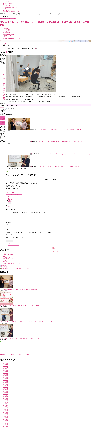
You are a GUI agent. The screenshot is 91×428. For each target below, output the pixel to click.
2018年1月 (5, 417)
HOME (53, 248)
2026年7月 (5, 364)
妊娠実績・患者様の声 (8, 3)
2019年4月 (5, 401)
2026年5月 (5, 367)
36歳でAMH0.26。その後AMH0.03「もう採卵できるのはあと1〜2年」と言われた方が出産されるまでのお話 (65, 154)
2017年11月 (5, 420)
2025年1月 (5, 373)
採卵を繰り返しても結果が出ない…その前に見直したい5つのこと (16, 354)
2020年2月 (5, 394)
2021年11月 (5, 384)
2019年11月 (5, 396)
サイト (7, 229)
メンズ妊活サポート (7, 8)
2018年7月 (5, 410)
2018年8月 (5, 409)
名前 (7, 224)
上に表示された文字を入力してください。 (16, 237)
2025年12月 (5, 368)
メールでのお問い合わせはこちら (14, 194)
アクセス (54, 249)
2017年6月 (5, 426)
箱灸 (9, 243)
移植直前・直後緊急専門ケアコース (11, 11)
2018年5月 (5, 412)
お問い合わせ (6, 10)
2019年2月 (5, 402)
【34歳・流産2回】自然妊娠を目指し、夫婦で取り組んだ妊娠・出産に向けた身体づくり (60, 129)
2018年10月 (5, 406)
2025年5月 (5, 371)
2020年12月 (5, 387)
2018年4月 (5, 413)
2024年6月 (5, 375)
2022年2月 (5, 382)
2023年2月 (5, 380)
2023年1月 (5, 381)
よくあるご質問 (6, 5)
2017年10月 (5, 422)
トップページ (6, 1)
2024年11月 (5, 374)
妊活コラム (5, 4)
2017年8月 (5, 424)
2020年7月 (5, 388)
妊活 (36, 48)
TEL (53, 252)
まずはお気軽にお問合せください (8, 18)
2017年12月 (5, 419)
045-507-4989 (10, 193)
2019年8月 (5, 398)
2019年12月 (5, 395)
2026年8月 (5, 363)
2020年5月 (5, 389)
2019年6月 (5, 399)
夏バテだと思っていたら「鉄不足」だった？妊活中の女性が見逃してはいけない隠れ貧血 (60, 141)
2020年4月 (5, 391)
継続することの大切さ (13, 245)
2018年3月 (5, 415)
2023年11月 (5, 378)
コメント (8, 222)
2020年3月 (5, 392)
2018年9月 (5, 408)
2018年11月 (5, 405)
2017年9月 (5, 423)
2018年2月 (5, 416)
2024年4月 (5, 377)
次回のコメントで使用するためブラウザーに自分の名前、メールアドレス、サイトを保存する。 (30, 232)
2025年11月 (5, 370)
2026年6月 (5, 366)
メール (7, 227)
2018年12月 (5, 403)
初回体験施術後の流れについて (10, 7)
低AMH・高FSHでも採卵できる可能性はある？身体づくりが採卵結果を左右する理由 (59, 166)
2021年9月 (5, 385)
